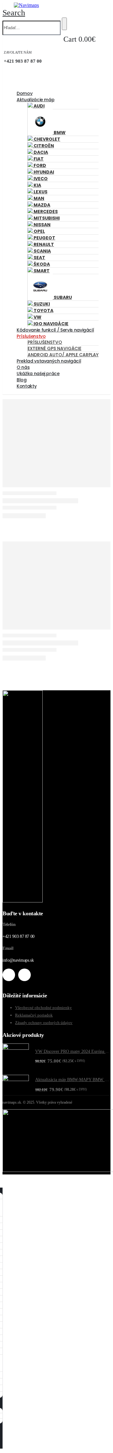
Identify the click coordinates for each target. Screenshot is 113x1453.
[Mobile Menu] (4, 5)
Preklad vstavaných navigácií (49, 361)
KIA (37, 185)
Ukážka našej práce (38, 373)
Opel (39, 231)
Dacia (40, 152)
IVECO (40, 178)
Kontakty (26, 386)
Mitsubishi (46, 218)
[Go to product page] (16, 1056)
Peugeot (44, 238)
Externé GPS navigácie (54, 348)
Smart (41, 271)
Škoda (41, 264)
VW (37, 317)
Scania (42, 251)
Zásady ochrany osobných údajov (44, 1022)
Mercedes (45, 211)
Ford (39, 165)
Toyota (43, 310)
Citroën (43, 146)
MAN (38, 198)
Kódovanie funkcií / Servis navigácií (55, 330)
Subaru (62, 297)
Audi (39, 106)
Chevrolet (46, 139)
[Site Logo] (26, 5)
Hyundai (43, 172)
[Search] (64, 24)
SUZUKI (41, 304)
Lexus (40, 192)
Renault (43, 244)
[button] (14, 12)
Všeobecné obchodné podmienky (43, 1007)
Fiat (38, 159)
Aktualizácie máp (35, 100)
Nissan (42, 225)
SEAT (39, 257)
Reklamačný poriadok (34, 1015)
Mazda (41, 205)
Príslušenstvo (31, 336)
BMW (59, 132)
